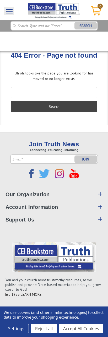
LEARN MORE (31, 294)
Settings (16, 328)
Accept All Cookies (81, 328)
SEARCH (85, 25)
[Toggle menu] (9, 11)
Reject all (44, 328)
